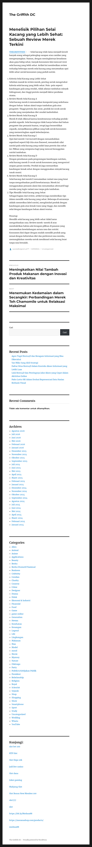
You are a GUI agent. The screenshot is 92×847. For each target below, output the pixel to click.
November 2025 (19, 454)
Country (15, 584)
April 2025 (16, 474)
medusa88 (14, 827)
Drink (14, 597)
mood (14, 650)
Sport (14, 707)
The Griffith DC (22, 15)
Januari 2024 (18, 524)
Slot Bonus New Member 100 (22, 793)
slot (11, 807)
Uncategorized (47, 249)
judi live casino (16, 766)
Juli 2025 (16, 464)
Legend (15, 630)
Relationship (18, 677)
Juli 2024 (16, 504)
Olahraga (16, 664)
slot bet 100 (14, 746)
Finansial (16, 604)
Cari (11, 327)
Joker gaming (15, 780)
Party (14, 667)
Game (14, 610)
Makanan (16, 640)
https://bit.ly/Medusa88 (20, 813)
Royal (14, 684)
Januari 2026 (18, 447)
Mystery (15, 657)
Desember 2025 (19, 451)
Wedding (16, 717)
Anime (15, 553)
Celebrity (16, 573)
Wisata (15, 721)
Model (15, 647)
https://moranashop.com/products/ (26, 820)
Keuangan (16, 627)
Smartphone (18, 704)
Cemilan (15, 577)
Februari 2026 (18, 444)
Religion (16, 681)
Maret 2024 (17, 518)
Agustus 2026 (18, 431)
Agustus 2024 (18, 501)
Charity (15, 580)
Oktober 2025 (18, 457)
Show (14, 701)
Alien (14, 547)
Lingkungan (17, 637)
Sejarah (15, 691)
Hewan (15, 620)
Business (16, 570)
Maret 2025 (17, 478)
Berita (14, 563)
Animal (15, 550)
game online (17, 614)
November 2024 (19, 491)
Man (14, 644)
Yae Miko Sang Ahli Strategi (25, 363)
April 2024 (16, 514)
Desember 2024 (19, 488)
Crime (14, 587)
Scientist (16, 687)
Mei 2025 (16, 471)
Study (14, 711)
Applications (17, 557)
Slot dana (13, 773)
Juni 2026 (16, 437)
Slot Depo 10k (15, 760)
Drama (15, 594)
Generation (17, 617)
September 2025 (19, 461)
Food (14, 607)
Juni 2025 (16, 468)
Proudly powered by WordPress (35, 840)
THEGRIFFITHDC (17, 52)
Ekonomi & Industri (21, 600)
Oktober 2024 (18, 494)
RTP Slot (13, 753)
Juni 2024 (16, 508)
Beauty (15, 560)
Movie (14, 654)
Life (13, 634)
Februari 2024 (18, 521)
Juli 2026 (16, 434)
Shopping (16, 697)
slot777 (12, 800)
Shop (14, 694)
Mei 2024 (16, 511)
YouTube (16, 724)
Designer (16, 590)
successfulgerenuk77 (21, 249)
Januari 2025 (18, 484)
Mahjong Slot (15, 787)
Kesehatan (17, 624)
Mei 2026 (16, 441)
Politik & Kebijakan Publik (24, 671)
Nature (15, 661)
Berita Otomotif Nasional (23, 567)
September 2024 (19, 498)
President (16, 674)
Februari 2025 (18, 481)
